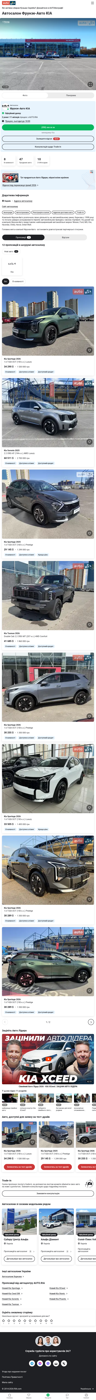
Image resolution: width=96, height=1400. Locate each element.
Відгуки (65, 237)
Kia (12, 272)
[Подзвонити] (64, 1363)
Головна (10, 1398)
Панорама (71, 95)
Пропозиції (23, 237)
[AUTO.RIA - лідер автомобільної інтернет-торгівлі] (9, 3)
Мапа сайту (7, 1382)
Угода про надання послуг (14, 1371)
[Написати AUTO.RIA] (56, 1363)
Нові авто (10, 251)
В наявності (18, 281)
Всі (5, 281)
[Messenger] (40, 1363)
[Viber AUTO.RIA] (48, 1363)
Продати (48, 1398)
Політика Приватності (12, 1377)
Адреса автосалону (23, 201)
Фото (25, 95)
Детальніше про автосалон (19, 1259)
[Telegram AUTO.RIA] (32, 1363)
